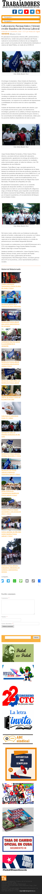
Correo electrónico (7, 623)
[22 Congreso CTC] (18, 706)
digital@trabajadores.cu (27, 891)
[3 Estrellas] (5, 33)
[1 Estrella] (2, 33)
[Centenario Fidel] (18, 661)
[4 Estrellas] (7, 33)
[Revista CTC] (18, 831)
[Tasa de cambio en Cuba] (18, 851)
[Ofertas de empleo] (21, 764)
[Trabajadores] (3, 878)
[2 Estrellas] (4, 33)
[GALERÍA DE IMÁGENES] (18, 803)
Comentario (5, 598)
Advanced (7, 639)
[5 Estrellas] (8, 33)
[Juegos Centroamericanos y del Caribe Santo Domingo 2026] (18, 682)
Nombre (4, 617)
